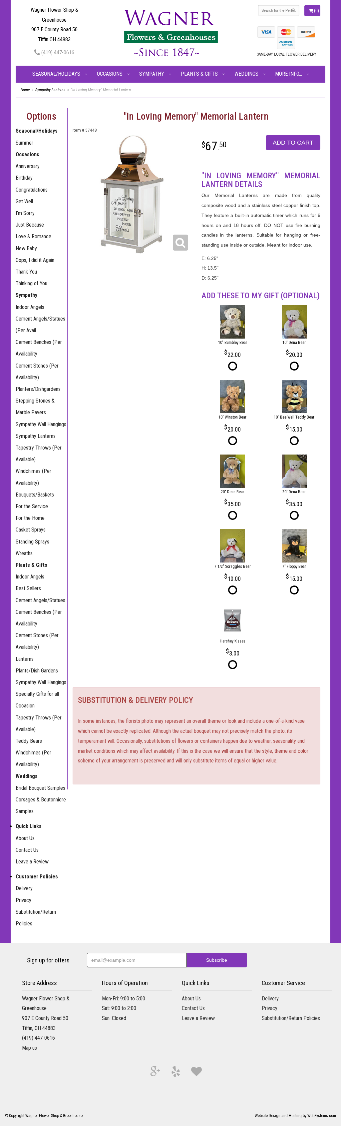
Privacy (23, 900)
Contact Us (27, 850)
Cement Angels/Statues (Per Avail (40, 325)
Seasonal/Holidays (56, 74)
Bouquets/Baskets (35, 495)
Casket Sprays (31, 530)
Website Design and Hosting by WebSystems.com (295, 1115)
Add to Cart (293, 142)
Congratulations (32, 190)
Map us (29, 1048)
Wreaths (24, 553)
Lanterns (25, 659)
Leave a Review (32, 861)
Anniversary (28, 166)
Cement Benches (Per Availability (39, 348)
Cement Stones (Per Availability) (37, 372)
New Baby (26, 248)
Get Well (24, 201)
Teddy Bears (29, 741)
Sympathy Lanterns (50, 90)
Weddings (246, 74)
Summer (24, 143)
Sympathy (151, 74)
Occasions (110, 74)
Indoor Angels (30, 307)
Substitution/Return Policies (36, 918)
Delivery (24, 888)
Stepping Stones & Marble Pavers (35, 407)
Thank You (26, 272)
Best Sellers (28, 588)
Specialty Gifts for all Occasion (37, 700)
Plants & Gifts (199, 74)
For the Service (32, 506)
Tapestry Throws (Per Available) (39, 454)
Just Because (30, 225)
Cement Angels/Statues (40, 600)
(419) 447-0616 (57, 52)
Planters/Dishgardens (38, 389)
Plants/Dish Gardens (37, 670)
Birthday (24, 178)
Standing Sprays (32, 542)
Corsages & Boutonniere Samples (41, 805)
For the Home (30, 518)
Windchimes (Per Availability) (33, 477)
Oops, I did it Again (35, 260)
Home (25, 90)
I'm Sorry (25, 213)
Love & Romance (33, 236)
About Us (25, 838)
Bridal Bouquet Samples (40, 788)
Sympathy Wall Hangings (41, 424)
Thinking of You (31, 283)
